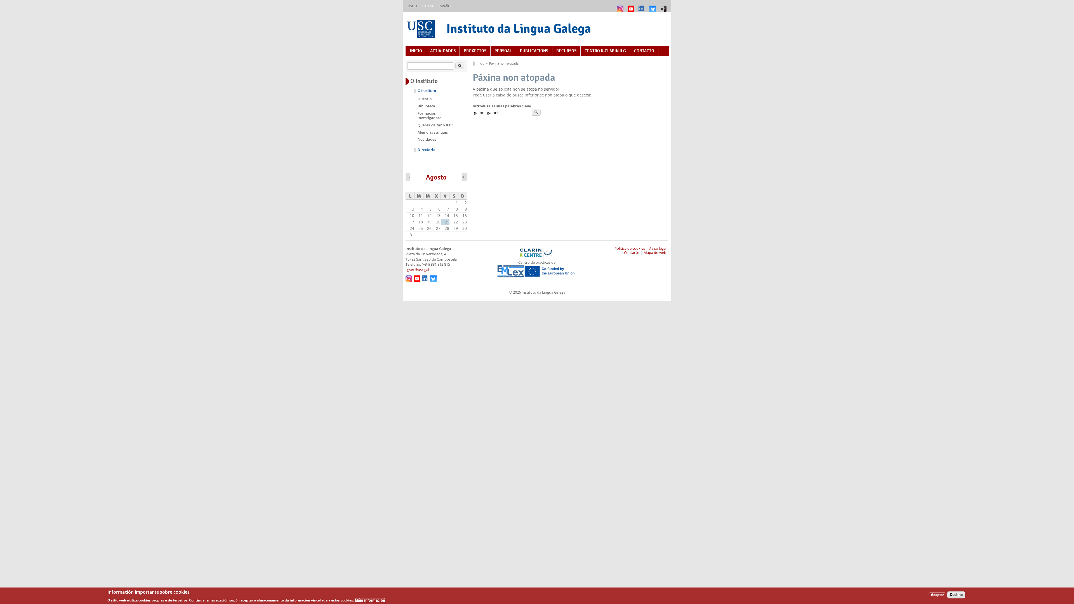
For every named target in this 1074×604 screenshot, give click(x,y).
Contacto (644, 50)
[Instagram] (621, 6)
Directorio (426, 149)
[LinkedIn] (643, 6)
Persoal (503, 50)
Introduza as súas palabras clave (502, 105)
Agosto (436, 177)
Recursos (566, 50)
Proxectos (475, 50)
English (412, 6)
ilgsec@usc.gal (419, 269)
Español (445, 6)
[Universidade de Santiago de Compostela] (422, 30)
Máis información (370, 600)
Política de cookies (629, 248)
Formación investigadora (430, 115)
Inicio (416, 50)
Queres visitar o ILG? (435, 125)
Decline (956, 595)
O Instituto (427, 90)
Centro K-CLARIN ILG (605, 50)
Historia (425, 98)
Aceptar (937, 595)
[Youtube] (632, 6)
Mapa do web (655, 253)
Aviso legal (657, 248)
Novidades (427, 139)
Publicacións (534, 50)
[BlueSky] (653, 6)
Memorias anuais (433, 132)
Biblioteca (426, 105)
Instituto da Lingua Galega (518, 28)
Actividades (443, 50)
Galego (428, 6)
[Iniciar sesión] (664, 6)
